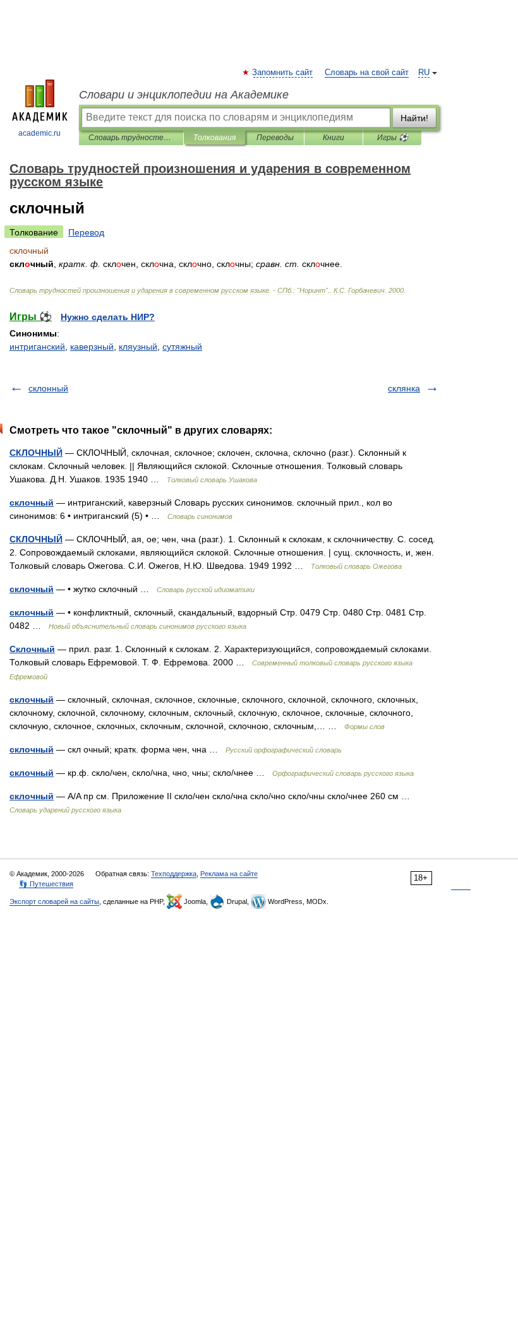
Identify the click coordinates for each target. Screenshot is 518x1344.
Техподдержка (173, 873)
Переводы (275, 137)
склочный (31, 502)
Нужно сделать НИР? (108, 317)
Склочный (32, 649)
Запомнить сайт (283, 72)
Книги (333, 137)
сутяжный (182, 347)
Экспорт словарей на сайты (54, 901)
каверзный (92, 347)
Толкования (214, 137)
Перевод (86, 232)
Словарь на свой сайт (367, 72)
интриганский (37, 347)
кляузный (138, 347)
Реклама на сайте (229, 873)
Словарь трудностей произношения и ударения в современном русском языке (131, 137)
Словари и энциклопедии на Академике (184, 94)
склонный (48, 388)
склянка (404, 388)
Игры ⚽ (392, 137)
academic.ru (39, 133)
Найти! (414, 118)
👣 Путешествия (46, 884)
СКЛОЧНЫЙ (36, 453)
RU (424, 72)
